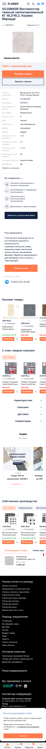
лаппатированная (27, 124)
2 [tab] (5, 317)
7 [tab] (13, 317)
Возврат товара (8, 633)
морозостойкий (26, 160)
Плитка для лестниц (10, 601)
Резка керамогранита (14, 670)
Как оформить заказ (10, 624)
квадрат (23, 132)
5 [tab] (10, 317)
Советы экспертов (9, 642)
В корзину (8, 339)
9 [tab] (17, 317)
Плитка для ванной (10, 604)
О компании (7, 621)
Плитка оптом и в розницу (17, 581)
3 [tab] (7, 317)
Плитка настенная (9, 586)
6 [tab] (12, 317)
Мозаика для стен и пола (12, 610)
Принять (23, 736)
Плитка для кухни (9, 607)
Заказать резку (21, 268)
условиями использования (28, 727)
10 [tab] (36, 317)
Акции (4, 636)
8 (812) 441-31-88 (20, 282)
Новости (5, 639)
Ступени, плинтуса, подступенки (15, 592)
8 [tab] (15, 317)
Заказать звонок (23, 81)
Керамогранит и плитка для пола (16, 589)
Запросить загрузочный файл (21, 215)
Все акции (23, 438)
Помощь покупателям (15, 616)
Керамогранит (26, 113)
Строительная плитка (11, 595)
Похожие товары (23, 74)
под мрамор (25, 128)
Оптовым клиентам (13, 651)
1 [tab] (3, 317)
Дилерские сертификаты (12, 662)
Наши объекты (8, 645)
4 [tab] (8, 317)
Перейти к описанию (10, 168)
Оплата (5, 630)
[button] (44, 745)
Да (21, 164)
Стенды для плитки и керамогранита (17, 659)
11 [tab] (29, 320)
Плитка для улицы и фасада (14, 598)
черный (23, 120)
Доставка (6, 627)
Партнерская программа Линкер (15, 656)
